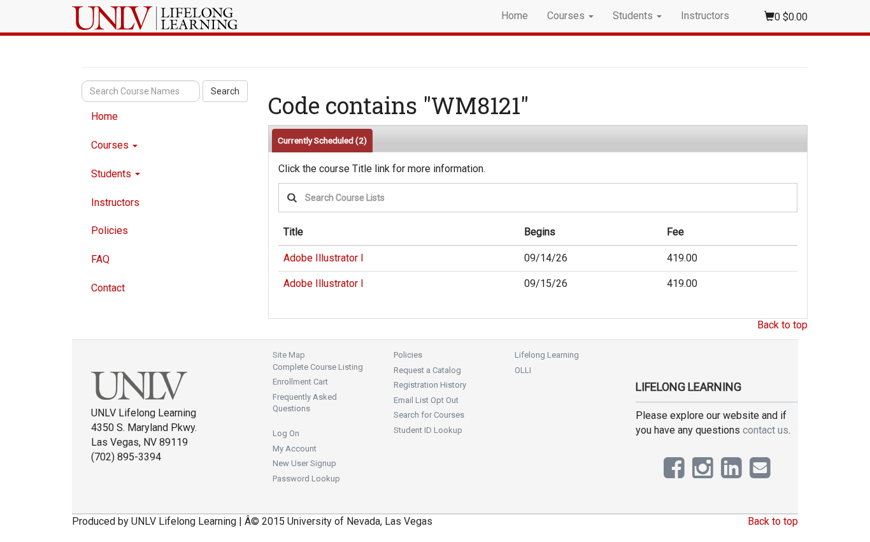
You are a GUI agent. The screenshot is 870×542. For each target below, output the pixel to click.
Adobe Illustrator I (323, 258)
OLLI (523, 370)
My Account (295, 448)
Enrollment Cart (300, 381)
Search (225, 91)
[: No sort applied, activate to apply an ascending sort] (783, 232)
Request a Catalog (427, 370)
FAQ (100, 259)
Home (514, 16)
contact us (765, 430)
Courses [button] (567, 16)
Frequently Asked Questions (305, 403)
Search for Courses (429, 415)
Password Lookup (306, 478)
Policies (109, 230)
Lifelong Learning (547, 355)
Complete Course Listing (318, 367)
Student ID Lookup (428, 430)
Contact (108, 288)
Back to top (782, 325)
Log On (286, 433)
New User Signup (304, 463)
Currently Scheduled (322, 140)
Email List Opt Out (426, 400)
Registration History (430, 385)
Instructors (705, 16)
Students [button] (634, 16)
